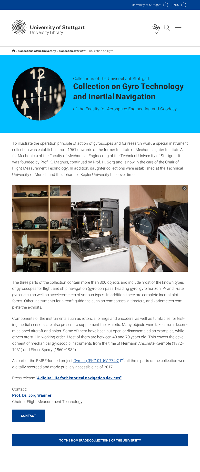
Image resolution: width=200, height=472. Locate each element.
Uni (146, 5)
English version (13, 51)
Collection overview (72, 51)
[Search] (167, 27)
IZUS (175, 5)
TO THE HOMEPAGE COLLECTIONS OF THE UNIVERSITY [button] (100, 440)
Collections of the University (37, 51)
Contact (28, 415)
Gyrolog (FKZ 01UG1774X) (96, 360)
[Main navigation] (178, 27)
